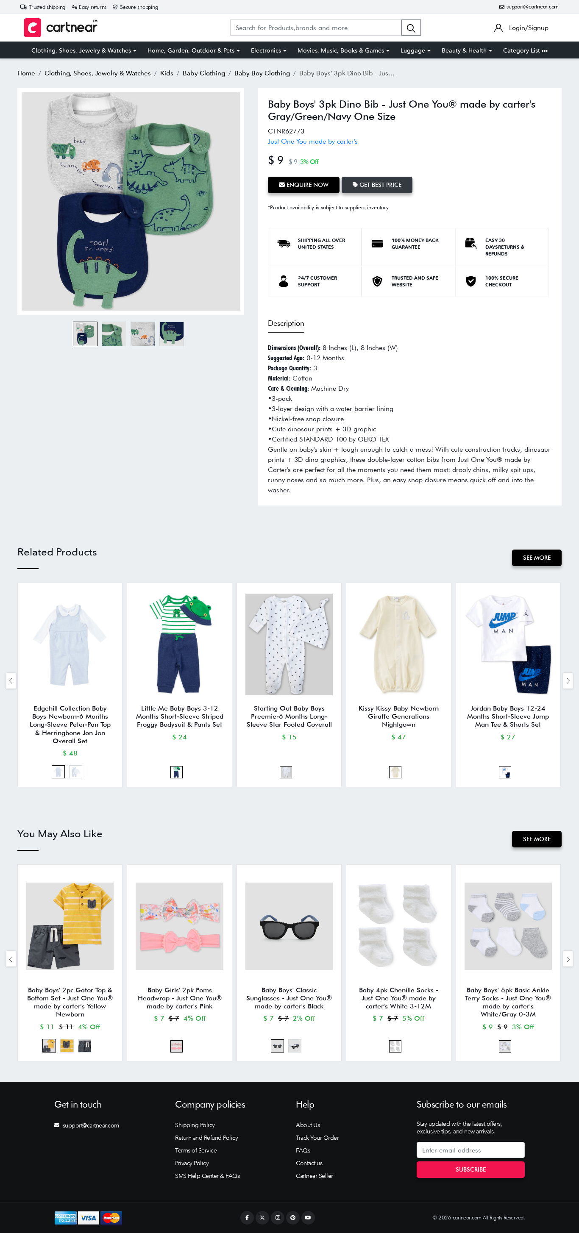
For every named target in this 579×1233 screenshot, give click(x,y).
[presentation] (11, 681)
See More (537, 557)
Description (286, 323)
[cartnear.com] (60, 27)
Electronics (266, 50)
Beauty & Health (464, 50)
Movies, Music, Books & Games (341, 50)
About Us (308, 1125)
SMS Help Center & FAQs (207, 1176)
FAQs (303, 1150)
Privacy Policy (192, 1163)
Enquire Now (306, 184)
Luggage (413, 50)
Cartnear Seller (314, 1176)
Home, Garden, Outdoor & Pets (191, 50)
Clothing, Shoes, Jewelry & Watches (81, 50)
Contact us (309, 1163)
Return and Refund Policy (206, 1137)
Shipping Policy (195, 1125)
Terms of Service (196, 1150)
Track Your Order (317, 1137)
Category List (522, 50)
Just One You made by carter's (313, 141)
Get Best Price (379, 184)
